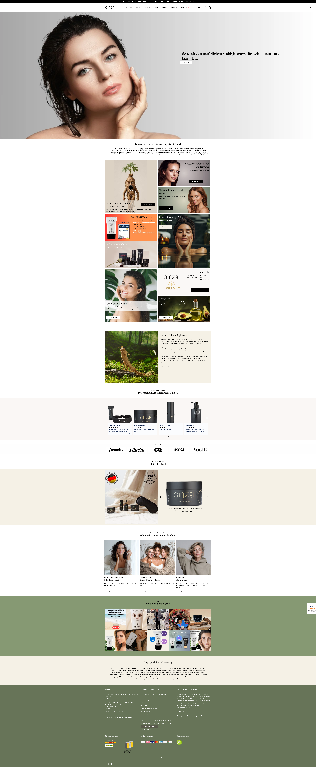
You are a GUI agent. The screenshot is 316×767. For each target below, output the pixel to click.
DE (310, 7)
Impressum (144, 714)
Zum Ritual (107, 591)
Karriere (143, 717)
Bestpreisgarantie (146, 711)
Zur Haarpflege (166, 208)
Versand (164, 757)
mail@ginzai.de (109, 698)
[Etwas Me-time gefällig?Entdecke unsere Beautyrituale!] (184, 241)
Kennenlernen (166, 227)
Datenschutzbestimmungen (149, 709)
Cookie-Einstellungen (147, 729)
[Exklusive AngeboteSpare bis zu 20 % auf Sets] (131, 254)
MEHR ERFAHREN (148, 204)
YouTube (200, 716)
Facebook (191, 716)
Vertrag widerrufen (150, 726)
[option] (184, 494)
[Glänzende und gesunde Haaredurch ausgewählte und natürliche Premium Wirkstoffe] (184, 200)
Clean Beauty (145, 700)
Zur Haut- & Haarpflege (200, 290)
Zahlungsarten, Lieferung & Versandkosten (153, 694)
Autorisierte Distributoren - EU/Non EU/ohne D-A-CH (156, 723)
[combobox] (311, 7)
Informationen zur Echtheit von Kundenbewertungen (156, 720)
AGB (142, 703)
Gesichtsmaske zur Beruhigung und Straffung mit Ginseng (184, 508)
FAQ (142, 697)
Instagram (181, 716)
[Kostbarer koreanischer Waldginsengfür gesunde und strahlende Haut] (184, 173)
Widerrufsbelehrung (146, 706)
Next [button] (207, 497)
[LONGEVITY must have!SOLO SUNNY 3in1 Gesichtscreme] (131, 227)
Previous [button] (160, 497)
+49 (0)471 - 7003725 (111, 709)
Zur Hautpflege (196, 181)
